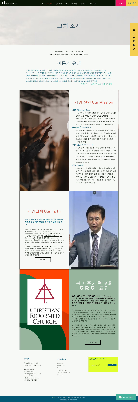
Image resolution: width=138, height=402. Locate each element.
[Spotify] (134, 45)
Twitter (59, 368)
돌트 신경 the (38, 240)
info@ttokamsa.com (31, 378)
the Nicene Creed (35, 231)
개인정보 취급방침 (30, 380)
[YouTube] (134, 30)
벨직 (46, 236)
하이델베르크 (38, 238)
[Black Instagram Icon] (134, 41)
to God (57, 248)
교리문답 (46, 238)
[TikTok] (134, 49)
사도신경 (39, 229)
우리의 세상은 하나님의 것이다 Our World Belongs (44, 247)
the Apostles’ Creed (50, 229)
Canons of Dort (49, 240)
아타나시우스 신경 (48, 231)
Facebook (60, 363)
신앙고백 (51, 236)
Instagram (60, 365)
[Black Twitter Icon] (134, 37)
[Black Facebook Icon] (134, 34)
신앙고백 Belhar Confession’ (38, 251)
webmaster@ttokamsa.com (68, 400)
